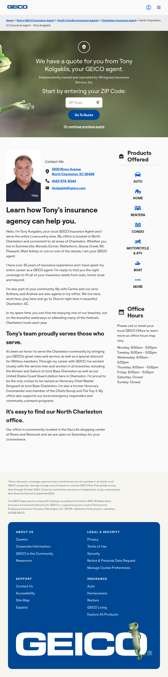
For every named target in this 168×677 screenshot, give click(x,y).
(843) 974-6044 (64, 181)
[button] (97, 102)
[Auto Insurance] (138, 174)
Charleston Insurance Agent (118, 20)
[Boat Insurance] (138, 263)
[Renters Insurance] (138, 208)
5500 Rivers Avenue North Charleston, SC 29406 (73, 171)
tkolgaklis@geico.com (68, 188)
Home (10, 20)
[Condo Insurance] (138, 224)
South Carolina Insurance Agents (77, 20)
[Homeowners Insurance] (138, 191)
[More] (138, 280)
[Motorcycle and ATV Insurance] (138, 241)
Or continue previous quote (84, 127)
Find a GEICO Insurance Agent (35, 20)
